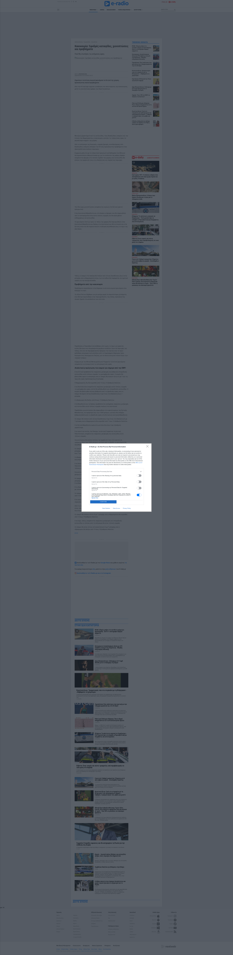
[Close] (148, 447)
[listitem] (116, 472)
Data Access (116, 508)
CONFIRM (103, 501)
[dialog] (116, 477)
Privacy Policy (127, 508)
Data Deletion (106, 508)
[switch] (139, 475)
